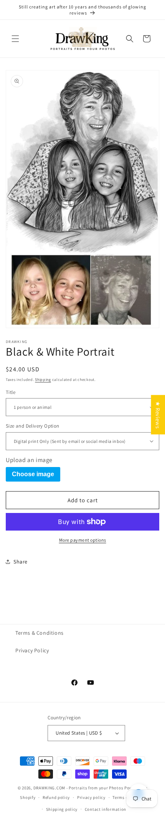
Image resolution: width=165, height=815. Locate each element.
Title (10, 392)
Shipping (43, 379)
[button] (15, 38)
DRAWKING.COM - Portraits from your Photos (78, 788)
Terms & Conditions (39, 632)
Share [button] (20, 561)
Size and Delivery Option (32, 426)
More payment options (82, 540)
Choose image (33, 474)
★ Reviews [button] (158, 414)
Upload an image (29, 460)
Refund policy (56, 797)
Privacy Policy (32, 650)
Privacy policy (91, 797)
